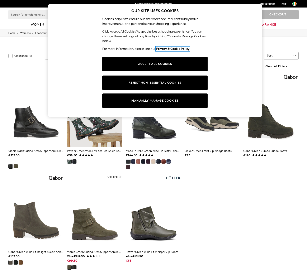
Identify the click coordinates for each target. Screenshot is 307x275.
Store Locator (267, 3)
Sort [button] (270, 55)
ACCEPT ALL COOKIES (155, 64)
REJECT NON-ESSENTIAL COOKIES (155, 83)
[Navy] (168, 161)
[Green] (16, 166)
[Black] (11, 166)
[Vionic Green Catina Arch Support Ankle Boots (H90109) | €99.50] (94, 211)
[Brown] (148, 161)
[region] (155, 60)
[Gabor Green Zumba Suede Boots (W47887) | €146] (271, 110)
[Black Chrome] (158, 161)
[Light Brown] (128, 167)
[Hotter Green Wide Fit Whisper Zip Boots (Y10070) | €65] (153, 211)
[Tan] (163, 161)
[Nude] (153, 161)
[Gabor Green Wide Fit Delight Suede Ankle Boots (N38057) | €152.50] (36, 211)
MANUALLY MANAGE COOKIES (155, 100)
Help (284, 3)
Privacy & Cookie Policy (172, 49)
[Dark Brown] (138, 161)
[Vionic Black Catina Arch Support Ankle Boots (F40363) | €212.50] (36, 110)
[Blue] (133, 161)
